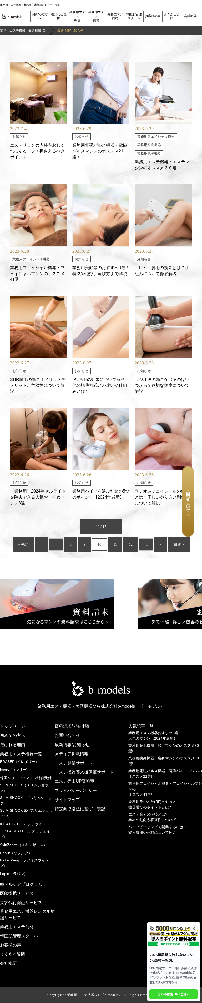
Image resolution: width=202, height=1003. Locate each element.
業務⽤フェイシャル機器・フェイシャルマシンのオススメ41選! (165, 789)
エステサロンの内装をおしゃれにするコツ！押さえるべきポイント (37, 151)
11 (115, 545)
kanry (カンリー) (14, 770)
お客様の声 (153, 16)
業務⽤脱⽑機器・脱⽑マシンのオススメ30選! (163, 748)
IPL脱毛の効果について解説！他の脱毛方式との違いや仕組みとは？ (100, 385)
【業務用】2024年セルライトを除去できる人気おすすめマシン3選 (38, 497)
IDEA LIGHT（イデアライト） (25, 824)
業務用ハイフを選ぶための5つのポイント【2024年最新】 (100, 494)
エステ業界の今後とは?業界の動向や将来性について (152, 817)
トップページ (12, 726)
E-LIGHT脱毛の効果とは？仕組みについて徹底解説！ (162, 270)
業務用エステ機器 (77, 16)
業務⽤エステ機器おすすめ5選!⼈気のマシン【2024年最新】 (153, 736)
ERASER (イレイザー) (18, 761)
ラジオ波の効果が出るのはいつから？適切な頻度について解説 (162, 385)
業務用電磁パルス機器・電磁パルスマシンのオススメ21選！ (99, 151)
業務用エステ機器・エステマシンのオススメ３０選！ (162, 165)
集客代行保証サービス (21, 902)
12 (131, 545)
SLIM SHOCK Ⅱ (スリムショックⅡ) (26, 800)
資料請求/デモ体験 (72, 726)
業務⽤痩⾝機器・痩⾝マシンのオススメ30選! (163, 761)
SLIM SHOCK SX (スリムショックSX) (26, 813)
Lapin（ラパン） (14, 874)
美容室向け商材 (115, 16)
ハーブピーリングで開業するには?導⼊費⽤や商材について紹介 (157, 830)
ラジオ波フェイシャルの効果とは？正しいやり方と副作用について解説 (162, 497)
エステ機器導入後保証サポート (84, 772)
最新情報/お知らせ (72, 744)
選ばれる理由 (59, 16)
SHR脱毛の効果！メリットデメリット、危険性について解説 (37, 385)
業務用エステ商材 (96, 16)
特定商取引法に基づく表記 (80, 809)
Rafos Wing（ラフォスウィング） (24, 863)
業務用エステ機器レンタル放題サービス (27, 914)
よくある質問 (172, 16)
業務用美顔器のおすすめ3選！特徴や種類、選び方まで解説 (100, 270)
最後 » (179, 545)
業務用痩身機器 (149, 145)
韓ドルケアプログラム (21, 884)
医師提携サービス (17, 893)
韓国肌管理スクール (134, 16)
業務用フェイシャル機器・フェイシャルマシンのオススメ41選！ (37, 273)
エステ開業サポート (74, 763)
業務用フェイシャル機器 (156, 136)
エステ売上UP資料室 (74, 781)
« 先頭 (23, 545)
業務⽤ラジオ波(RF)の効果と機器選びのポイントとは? (152, 804)
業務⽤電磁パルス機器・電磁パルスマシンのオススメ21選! (165, 773)
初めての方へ (40, 16)
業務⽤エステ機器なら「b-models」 (94, 995)
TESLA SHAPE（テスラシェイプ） (25, 834)
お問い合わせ (67, 735)
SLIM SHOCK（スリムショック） (24, 788)
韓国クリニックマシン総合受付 (26, 778)
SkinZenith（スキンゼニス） (23, 845)
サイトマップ (67, 799)
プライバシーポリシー (76, 790)
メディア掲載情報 (71, 754)
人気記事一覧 (141, 726)
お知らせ (19, 136)
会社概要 (190, 16)
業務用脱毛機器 (149, 153)
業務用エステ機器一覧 (21, 754)
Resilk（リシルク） (16, 853)
